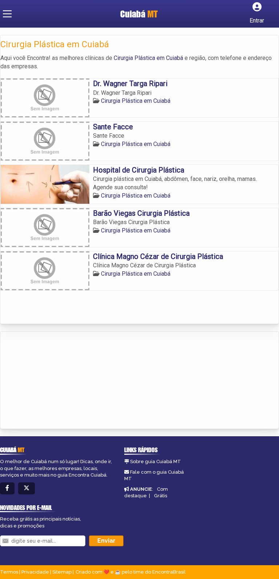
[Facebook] (7, 488)
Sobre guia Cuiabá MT (155, 461)
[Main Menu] (7, 14)
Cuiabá (139, 13)
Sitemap (62, 572)
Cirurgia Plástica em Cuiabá (148, 57)
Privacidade (35, 572)
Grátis (160, 495)
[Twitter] (26, 488)
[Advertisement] (54, 380)
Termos (9, 572)
